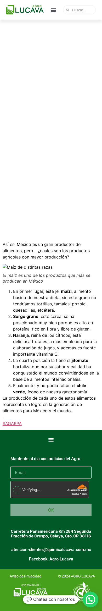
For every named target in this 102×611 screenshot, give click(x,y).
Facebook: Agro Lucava (51, 559)
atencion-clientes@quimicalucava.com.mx (51, 549)
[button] (53, 9)
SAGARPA (12, 423)
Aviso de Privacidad (25, 576)
